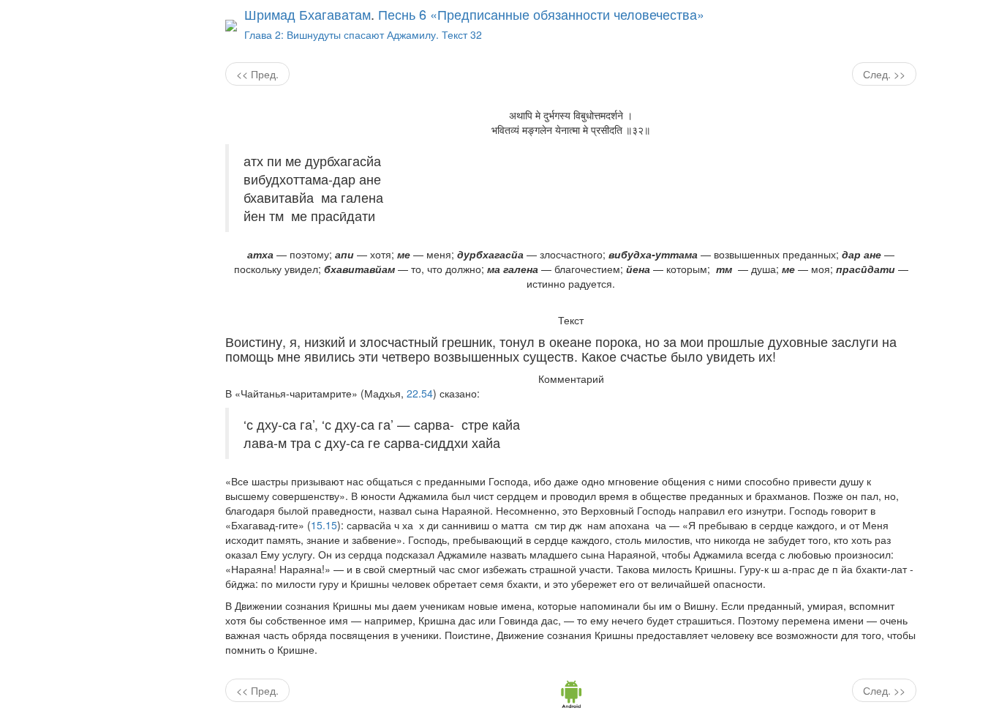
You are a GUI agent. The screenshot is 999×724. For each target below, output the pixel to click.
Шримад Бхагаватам (307, 13)
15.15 (324, 525)
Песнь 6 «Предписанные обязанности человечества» (541, 13)
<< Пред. (257, 74)
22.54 (420, 393)
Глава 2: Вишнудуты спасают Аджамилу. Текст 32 (363, 34)
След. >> (884, 74)
